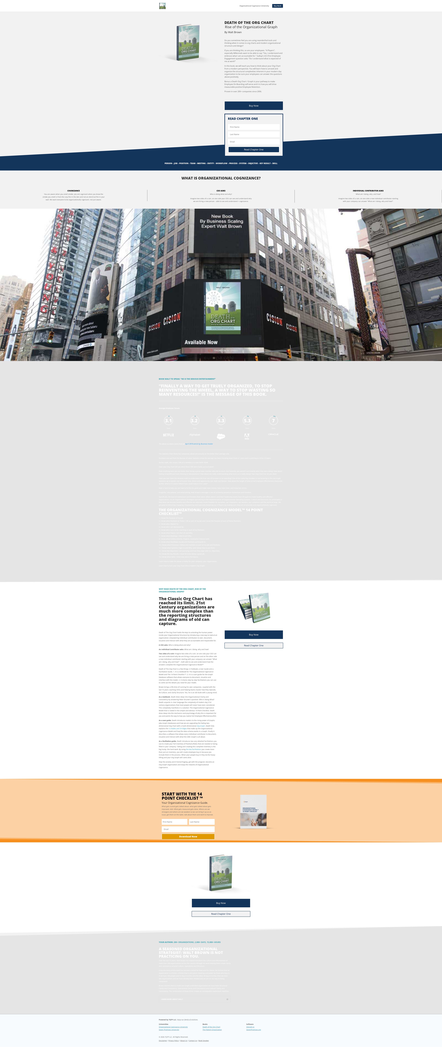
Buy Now (254, 105)
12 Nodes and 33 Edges (178, 728)
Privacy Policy (174, 1041)
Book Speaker (204, 1041)
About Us (183, 1041)
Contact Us (193, 1041)
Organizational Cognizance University (254, 6)
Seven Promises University (169, 1030)
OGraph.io (250, 1027)
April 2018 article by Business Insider (199, 444)
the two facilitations (193, 749)
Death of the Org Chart (211, 1027)
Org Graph (201, 726)
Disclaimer (163, 1041)
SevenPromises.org (253, 1030)
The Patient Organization (212, 1030)
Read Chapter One (253, 645)
